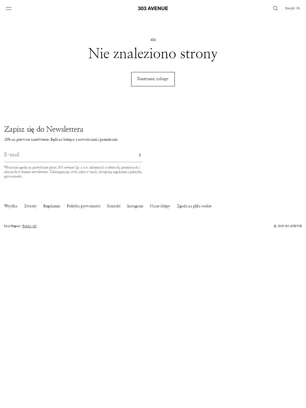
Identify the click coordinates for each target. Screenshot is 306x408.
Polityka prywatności (83, 206)
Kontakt (113, 206)
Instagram (135, 206)
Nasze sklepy (160, 206)
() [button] (292, 8)
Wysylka (10, 206)
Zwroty (30, 206)
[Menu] (13, 8)
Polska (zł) (29, 226)
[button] (275, 8)
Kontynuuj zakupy (153, 79)
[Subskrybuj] (134, 155)
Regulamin (51, 206)
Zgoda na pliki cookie (194, 206)
